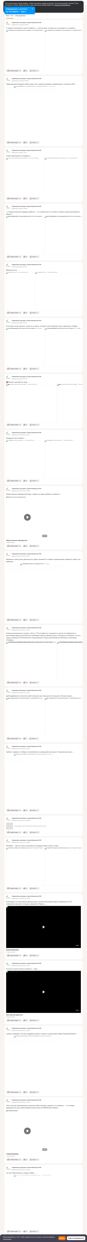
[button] (14, 70)
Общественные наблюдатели (16, 540)
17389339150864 (12, 1154)
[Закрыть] (32, 9)
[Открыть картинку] (25, 49)
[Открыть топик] (43, 28)
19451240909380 (12, 950)
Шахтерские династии (14, 1015)
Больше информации (62, 5)
